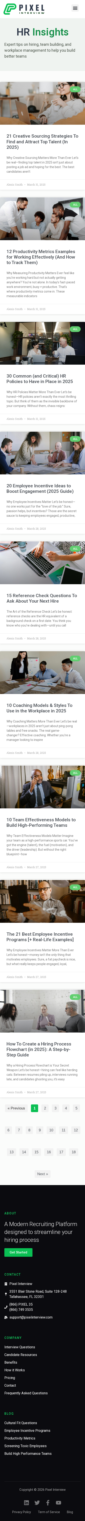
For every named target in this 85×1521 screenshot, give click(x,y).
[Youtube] (58, 1502)
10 (52, 1129)
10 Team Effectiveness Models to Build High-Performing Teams (41, 822)
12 (77, 1129)
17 (62, 1151)
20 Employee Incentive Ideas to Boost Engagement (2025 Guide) (40, 488)
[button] (75, 8)
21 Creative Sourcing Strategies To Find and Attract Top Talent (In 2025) (42, 141)
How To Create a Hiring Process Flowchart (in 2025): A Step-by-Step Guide (39, 1049)
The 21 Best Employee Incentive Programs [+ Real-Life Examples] (40, 937)
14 (25, 1151)
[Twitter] (37, 1502)
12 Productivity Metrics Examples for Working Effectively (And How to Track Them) (41, 257)
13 (12, 1151)
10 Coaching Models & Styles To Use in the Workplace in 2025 (39, 708)
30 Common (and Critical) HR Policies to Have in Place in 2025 (40, 378)
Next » (42, 1174)
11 (64, 1129)
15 (37, 1151)
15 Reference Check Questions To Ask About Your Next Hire (42, 598)
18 (74, 1151)
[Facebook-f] (48, 1502)
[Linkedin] (26, 1502)
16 (50, 1151)
